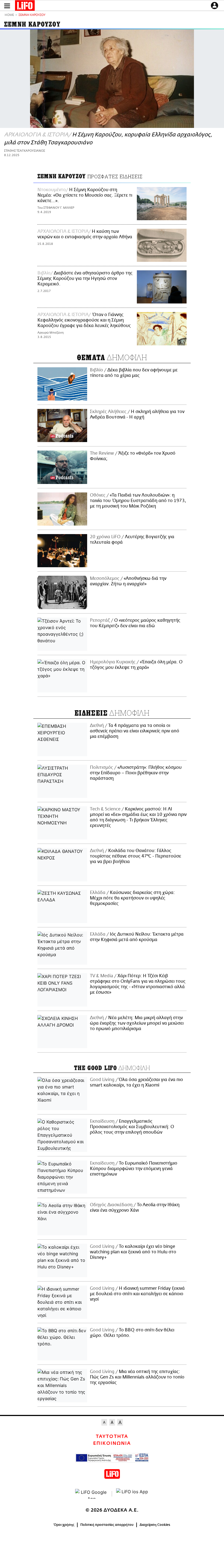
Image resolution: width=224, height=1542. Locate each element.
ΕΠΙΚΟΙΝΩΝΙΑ (112, 1443)
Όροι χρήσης (64, 1525)
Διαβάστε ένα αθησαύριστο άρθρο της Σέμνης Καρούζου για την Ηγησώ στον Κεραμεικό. (84, 278)
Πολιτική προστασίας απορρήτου (107, 1525)
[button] (7, 6)
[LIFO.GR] (25, 6)
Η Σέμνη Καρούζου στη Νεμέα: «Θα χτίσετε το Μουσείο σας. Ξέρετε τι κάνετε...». (84, 195)
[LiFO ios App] (132, 1493)
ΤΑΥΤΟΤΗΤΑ (112, 1436)
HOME (9, 15)
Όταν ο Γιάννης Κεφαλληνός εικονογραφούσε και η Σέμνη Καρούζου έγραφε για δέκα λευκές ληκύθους (84, 320)
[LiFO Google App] (91, 1494)
